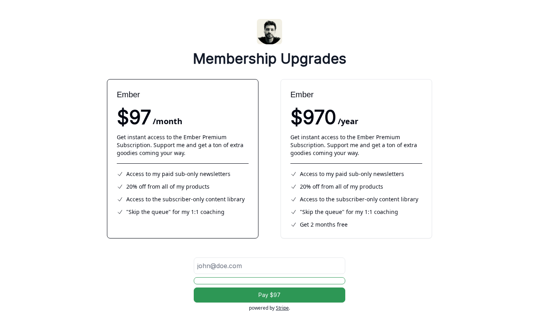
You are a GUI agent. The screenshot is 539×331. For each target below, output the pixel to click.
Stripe (282, 308)
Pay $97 (269, 294)
